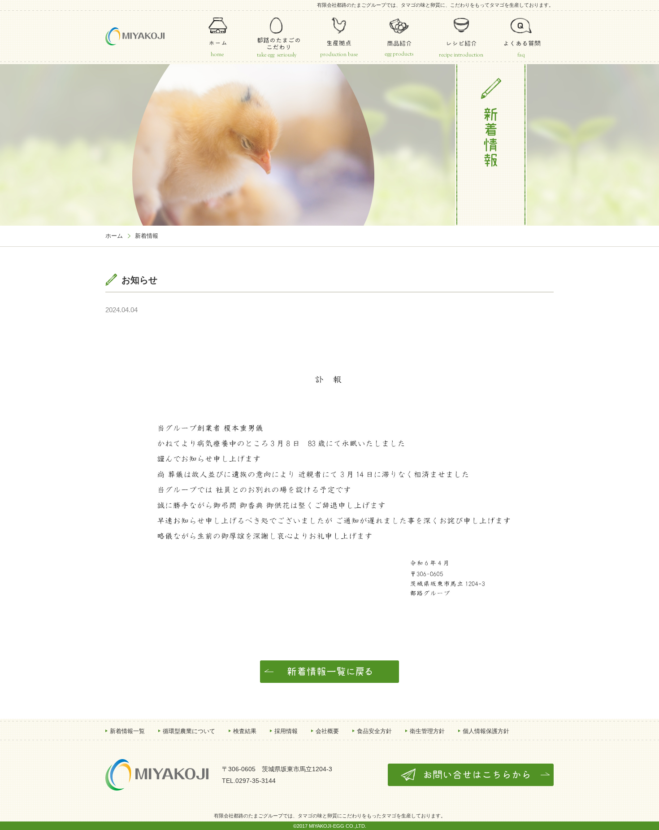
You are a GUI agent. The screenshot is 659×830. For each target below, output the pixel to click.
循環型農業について (189, 731)
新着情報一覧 (127, 731)
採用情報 (286, 731)
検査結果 (244, 731)
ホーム (114, 235)
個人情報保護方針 (486, 731)
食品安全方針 (374, 731)
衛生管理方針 (427, 731)
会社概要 (327, 731)
